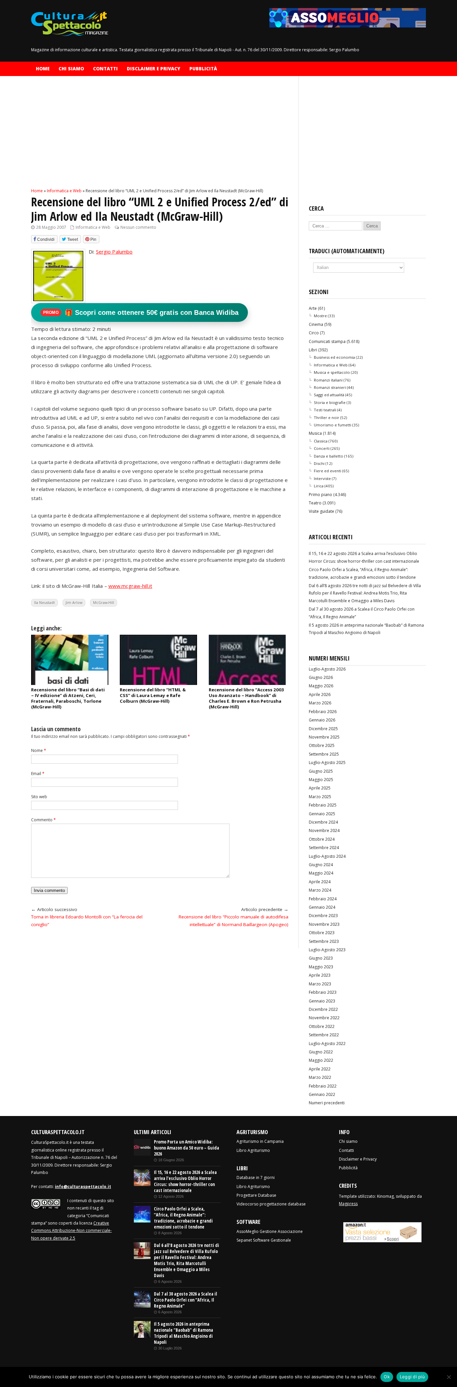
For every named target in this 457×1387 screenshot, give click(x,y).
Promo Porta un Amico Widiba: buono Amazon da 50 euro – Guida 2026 (186, 1148)
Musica (315, 433)
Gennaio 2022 (322, 1094)
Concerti (322, 448)
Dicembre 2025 (323, 729)
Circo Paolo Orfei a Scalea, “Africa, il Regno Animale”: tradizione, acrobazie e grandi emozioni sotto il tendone (183, 1218)
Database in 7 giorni (256, 1177)
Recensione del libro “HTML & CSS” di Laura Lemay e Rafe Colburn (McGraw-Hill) (153, 695)
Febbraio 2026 (323, 711)
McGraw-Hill (103, 602)
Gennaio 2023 (322, 1001)
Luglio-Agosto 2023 (327, 950)
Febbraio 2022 (323, 1086)
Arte (313, 308)
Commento (43, 820)
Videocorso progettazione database (271, 1204)
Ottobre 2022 (322, 1026)
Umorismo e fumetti (332, 424)
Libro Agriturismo (253, 1150)
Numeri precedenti (327, 1103)
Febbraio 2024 (323, 899)
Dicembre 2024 (323, 822)
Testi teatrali (325, 409)
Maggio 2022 (321, 1060)
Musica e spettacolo (332, 372)
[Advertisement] (159, 138)
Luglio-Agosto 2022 (327, 1043)
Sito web (39, 797)
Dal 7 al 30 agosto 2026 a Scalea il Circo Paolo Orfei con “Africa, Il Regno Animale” (185, 1300)
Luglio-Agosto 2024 (327, 856)
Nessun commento (138, 227)
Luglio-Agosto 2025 (327, 762)
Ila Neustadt (44, 602)
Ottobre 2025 (322, 745)
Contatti (105, 69)
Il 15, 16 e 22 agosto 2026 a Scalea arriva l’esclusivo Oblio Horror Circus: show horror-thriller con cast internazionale (185, 1181)
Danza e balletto (328, 456)
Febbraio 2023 (323, 992)
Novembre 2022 (324, 1018)
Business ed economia (334, 357)
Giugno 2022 (321, 1052)
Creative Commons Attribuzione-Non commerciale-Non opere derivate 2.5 (71, 1230)
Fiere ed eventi (327, 470)
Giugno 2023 (321, 958)
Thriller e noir (326, 417)
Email (37, 773)
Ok (387, 1376)
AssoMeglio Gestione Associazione (270, 1231)
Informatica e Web (93, 227)
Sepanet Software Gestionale (264, 1240)
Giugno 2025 (321, 771)
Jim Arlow (74, 602)
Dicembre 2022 (323, 1009)
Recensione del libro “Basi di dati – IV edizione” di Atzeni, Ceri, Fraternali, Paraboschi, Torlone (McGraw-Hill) (68, 698)
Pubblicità (203, 69)
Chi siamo (71, 69)
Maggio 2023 (321, 967)
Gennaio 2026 (322, 720)
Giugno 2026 (321, 677)
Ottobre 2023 (322, 932)
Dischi (319, 463)
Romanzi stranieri (330, 387)
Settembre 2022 (324, 1035)
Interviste (322, 478)
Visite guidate (321, 511)
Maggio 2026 (321, 686)
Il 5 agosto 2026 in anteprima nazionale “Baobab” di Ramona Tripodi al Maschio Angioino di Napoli (183, 1333)
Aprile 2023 (320, 975)
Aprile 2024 (320, 882)
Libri (313, 350)
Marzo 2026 (320, 703)
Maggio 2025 (321, 779)
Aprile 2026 (320, 694)
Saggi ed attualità (329, 394)
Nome (38, 750)
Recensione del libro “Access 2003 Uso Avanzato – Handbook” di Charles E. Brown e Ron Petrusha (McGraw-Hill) (246, 698)
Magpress (348, 1203)
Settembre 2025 (324, 754)
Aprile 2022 (320, 1069)
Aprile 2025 (320, 788)
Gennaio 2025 (322, 814)
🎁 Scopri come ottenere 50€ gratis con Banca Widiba (141, 312)
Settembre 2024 (324, 847)
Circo (314, 333)
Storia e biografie (330, 402)
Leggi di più (412, 1376)
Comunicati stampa (327, 341)
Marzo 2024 (320, 890)
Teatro (315, 503)
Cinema (316, 324)
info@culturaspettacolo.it (83, 1186)
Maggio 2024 (321, 873)
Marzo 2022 (320, 1077)
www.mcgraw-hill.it (130, 585)
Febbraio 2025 (323, 805)
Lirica (319, 485)
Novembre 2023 (324, 924)
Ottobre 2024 (322, 839)
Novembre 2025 (324, 737)
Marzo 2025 (320, 797)
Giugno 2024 (321, 865)
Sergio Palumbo (114, 251)
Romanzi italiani (328, 380)
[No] (448, 1377)
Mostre (320, 315)
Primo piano (320, 494)
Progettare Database (256, 1195)
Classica (321, 440)
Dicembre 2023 (323, 915)
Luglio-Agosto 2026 (327, 669)
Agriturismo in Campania (260, 1141)
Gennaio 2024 (322, 907)
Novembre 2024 (324, 830)
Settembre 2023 (324, 941)
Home (43, 69)
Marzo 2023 (320, 984)
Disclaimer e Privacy (153, 69)
